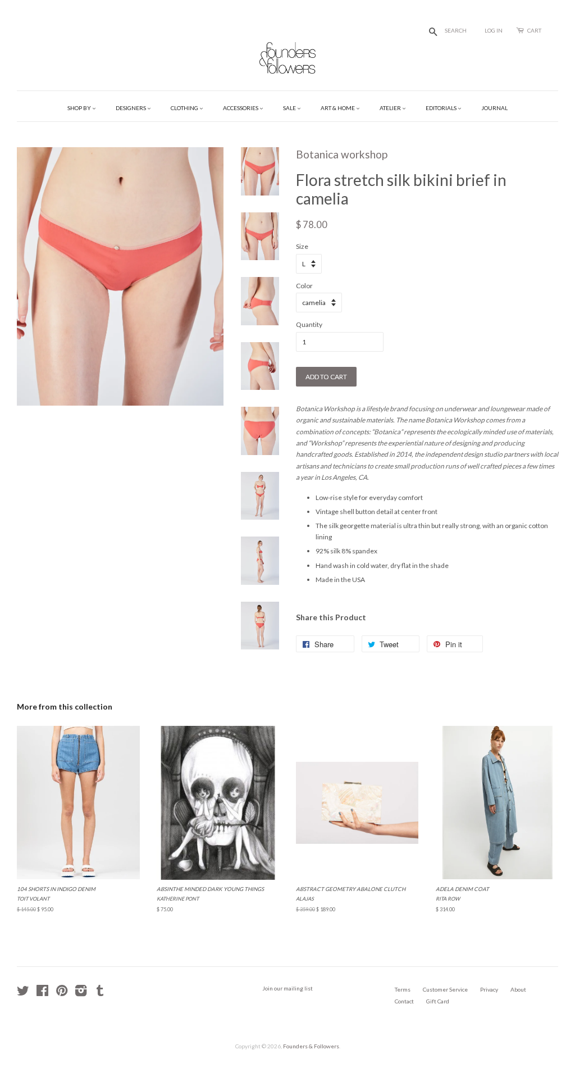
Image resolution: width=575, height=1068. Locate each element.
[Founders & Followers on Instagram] (81, 993)
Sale (290, 107)
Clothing (185, 107)
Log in (494, 30)
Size (302, 246)
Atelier (391, 107)
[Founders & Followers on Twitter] (23, 993)
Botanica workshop (341, 154)
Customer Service (445, 989)
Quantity (309, 324)
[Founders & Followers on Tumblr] (100, 993)
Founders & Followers (311, 1046)
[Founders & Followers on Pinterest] (62, 993)
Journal (494, 107)
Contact (404, 1001)
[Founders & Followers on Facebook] (42, 993)
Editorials (442, 107)
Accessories (241, 107)
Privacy (489, 989)
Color (304, 285)
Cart (534, 30)
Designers (131, 107)
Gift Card (437, 1001)
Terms (402, 989)
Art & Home (338, 107)
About (518, 989)
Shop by (79, 107)
